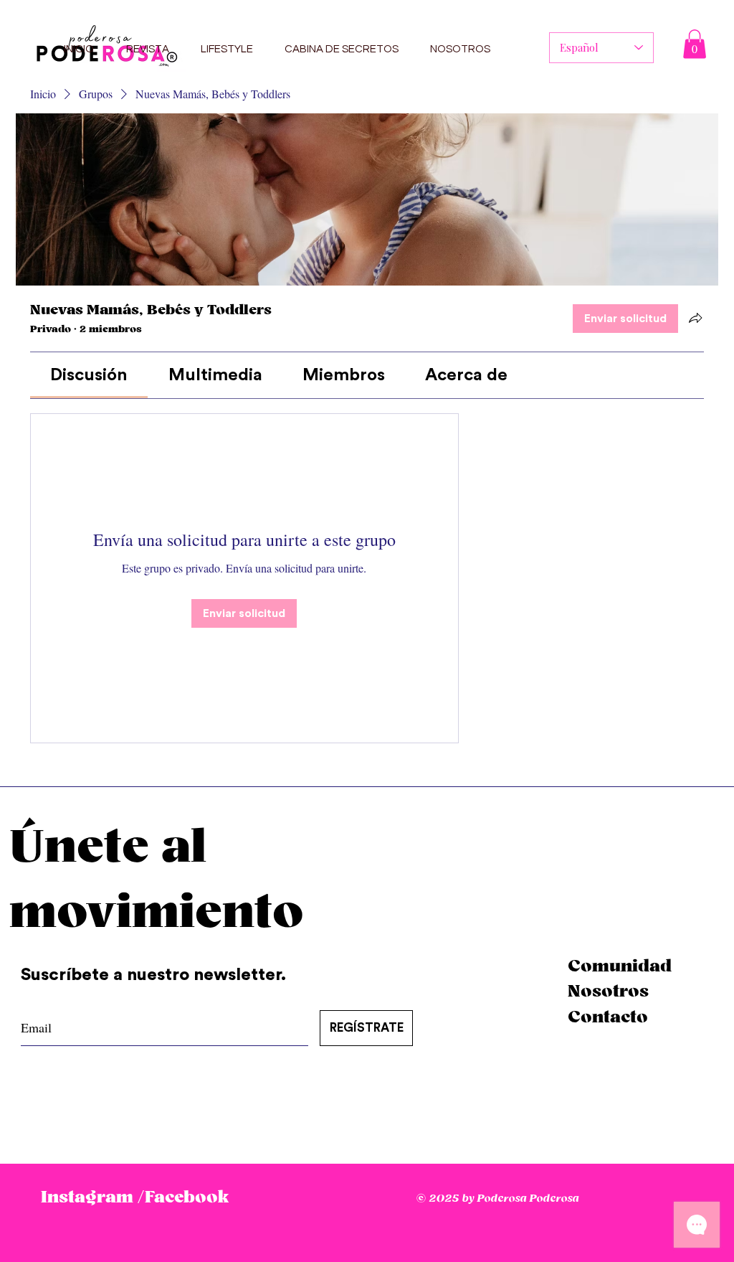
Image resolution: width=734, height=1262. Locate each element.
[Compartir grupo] (695, 317)
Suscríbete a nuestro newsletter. (155, 975)
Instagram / (92, 1197)
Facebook (187, 1197)
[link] (89, 375)
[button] (694, 44)
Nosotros (608, 991)
